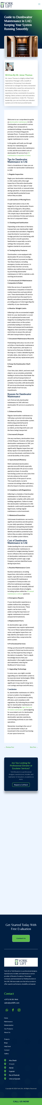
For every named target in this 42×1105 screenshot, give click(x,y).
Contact (6, 1050)
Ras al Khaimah (14, 1075)
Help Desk (7, 1046)
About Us (7, 1032)
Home (6, 1018)
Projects (7, 1039)
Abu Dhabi (13, 1060)
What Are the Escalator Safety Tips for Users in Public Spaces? (19, 823)
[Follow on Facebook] (13, 1010)
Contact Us (21, 938)
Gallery (6, 1053)
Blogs (6, 1043)
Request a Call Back (21, 785)
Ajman (11, 1068)
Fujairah (12, 1071)
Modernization (8, 1025)
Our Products (8, 1029)
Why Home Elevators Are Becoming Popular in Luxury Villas (18, 859)
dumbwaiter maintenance (18, 122)
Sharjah (11, 1064)
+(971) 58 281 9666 (11, 999)
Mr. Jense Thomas (24, 75)
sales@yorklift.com (11, 1003)
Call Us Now (21, 1101)
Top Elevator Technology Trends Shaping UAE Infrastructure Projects (20, 896)
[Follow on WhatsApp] (6, 1010)
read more (9, 826)
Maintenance (8, 1021)
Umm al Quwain (14, 1079)
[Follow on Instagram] (19, 1010)
